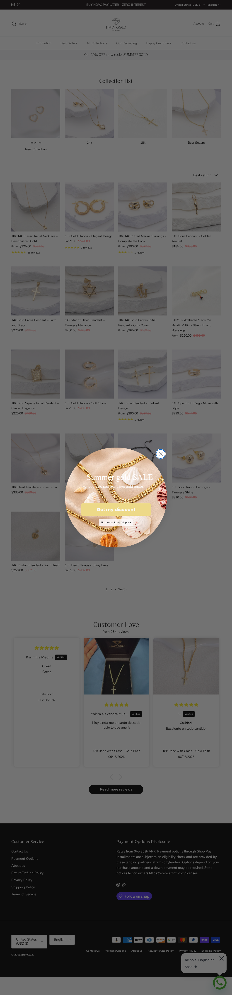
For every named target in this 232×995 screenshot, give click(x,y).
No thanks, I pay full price (116, 522)
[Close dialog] (160, 453)
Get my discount (116, 509)
